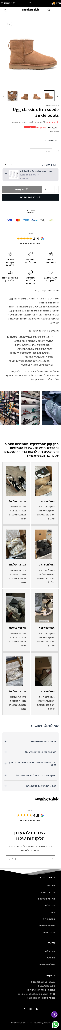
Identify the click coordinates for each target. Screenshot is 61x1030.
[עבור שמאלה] (57, 96)
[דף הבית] (55, 10)
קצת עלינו (50, 905)
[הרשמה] (51, 858)
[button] (49, 10)
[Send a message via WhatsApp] (55, 1024)
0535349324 (33, 997)
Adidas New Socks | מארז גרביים (36, 171)
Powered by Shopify (35, 1023)
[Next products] (5, 165)
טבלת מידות (51, 140)
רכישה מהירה (28, 197)
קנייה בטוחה (49, 932)
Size (56, 150)
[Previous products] (12, 165)
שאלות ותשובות (47, 964)
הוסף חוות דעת (19, 122)
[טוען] (49, 95)
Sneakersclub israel (19, 1023)
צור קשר (51, 885)
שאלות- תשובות (47, 925)
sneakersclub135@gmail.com (33, 993)
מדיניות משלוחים (46, 898)
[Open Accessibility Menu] (54, 1014)
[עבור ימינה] (3, 96)
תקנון (52, 912)
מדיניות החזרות (47, 892)
